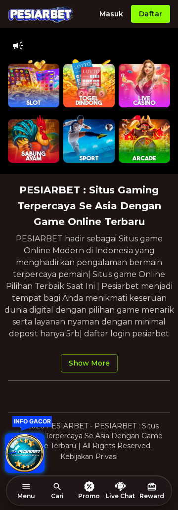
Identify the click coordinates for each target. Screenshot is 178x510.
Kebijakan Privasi (89, 456)
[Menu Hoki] (24, 453)
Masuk (111, 13)
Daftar (150, 13)
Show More (89, 363)
